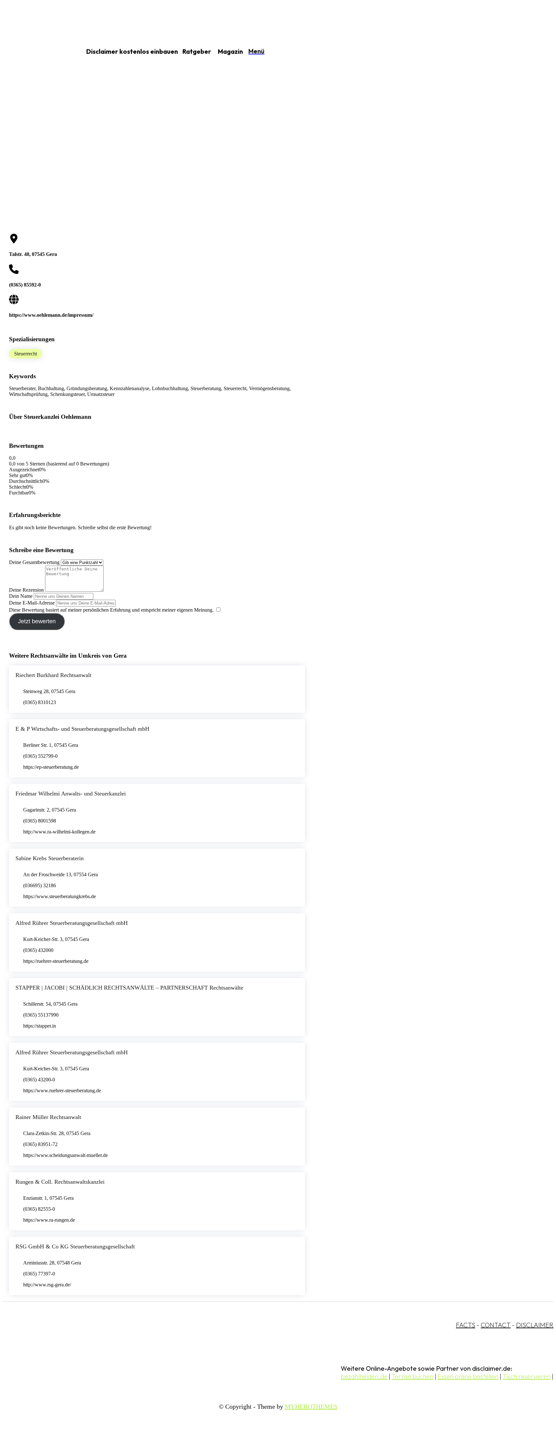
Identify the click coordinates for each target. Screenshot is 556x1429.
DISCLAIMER (534, 1325)
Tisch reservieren (527, 1376)
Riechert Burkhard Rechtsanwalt (53, 675)
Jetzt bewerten (37, 621)
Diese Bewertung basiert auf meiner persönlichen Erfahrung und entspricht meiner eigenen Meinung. (111, 610)
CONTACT (496, 1325)
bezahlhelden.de (364, 1376)
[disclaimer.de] (35, 52)
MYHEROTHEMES (311, 1406)
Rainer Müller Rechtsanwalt (48, 1117)
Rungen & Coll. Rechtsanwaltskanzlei (60, 1182)
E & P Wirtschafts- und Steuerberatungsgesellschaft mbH (82, 729)
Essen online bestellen (468, 1376)
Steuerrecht (25, 353)
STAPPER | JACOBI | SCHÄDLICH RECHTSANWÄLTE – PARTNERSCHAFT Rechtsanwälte (129, 987)
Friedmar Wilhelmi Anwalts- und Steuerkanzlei (70, 793)
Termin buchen (412, 1376)
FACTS (465, 1325)
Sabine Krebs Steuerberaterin (49, 858)
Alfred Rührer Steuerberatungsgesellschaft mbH (71, 923)
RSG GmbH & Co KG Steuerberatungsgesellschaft (75, 1246)
